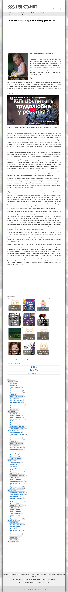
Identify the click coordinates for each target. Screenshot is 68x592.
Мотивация (13, 383)
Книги (34, 367)
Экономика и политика (16, 406)
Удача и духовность (16, 402)
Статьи (35, 13)
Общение (12, 398)
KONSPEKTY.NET (22, 6)
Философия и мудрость (17, 404)
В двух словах (28, 15)
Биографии (46, 13)
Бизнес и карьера (15, 389)
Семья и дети (26, 359)
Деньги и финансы (15, 391)
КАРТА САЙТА (42, 589)
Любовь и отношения (16, 396)
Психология (13, 385)
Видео (25, 13)
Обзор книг (14, 15)
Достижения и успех (16, 393)
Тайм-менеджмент (15, 387)
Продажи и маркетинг (16, 400)
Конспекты (14, 13)
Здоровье (13, 394)
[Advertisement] (34, 37)
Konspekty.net (26, 589)
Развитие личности (15, 408)
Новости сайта (12, 541)
